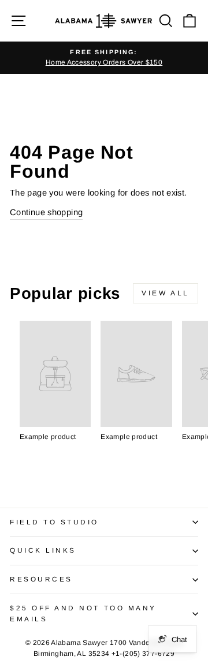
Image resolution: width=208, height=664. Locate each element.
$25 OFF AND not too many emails (83, 613)
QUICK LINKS (43, 550)
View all (166, 293)
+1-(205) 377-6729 (143, 654)
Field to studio (54, 522)
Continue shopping (46, 212)
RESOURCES (41, 579)
